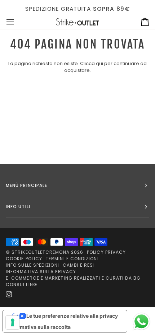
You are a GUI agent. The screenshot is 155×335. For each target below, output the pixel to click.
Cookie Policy (24, 259)
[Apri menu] (16, 22)
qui (99, 63)
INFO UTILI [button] (18, 206)
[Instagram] (9, 294)
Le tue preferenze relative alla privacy (72, 316)
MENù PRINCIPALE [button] (26, 185)
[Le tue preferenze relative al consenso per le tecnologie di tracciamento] (12, 322)
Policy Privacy (106, 252)
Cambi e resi (79, 265)
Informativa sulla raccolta (39, 327)
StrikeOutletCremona (41, 252)
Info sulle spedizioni (32, 265)
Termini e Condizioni (72, 259)
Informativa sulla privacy (41, 272)
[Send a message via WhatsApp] (141, 321)
